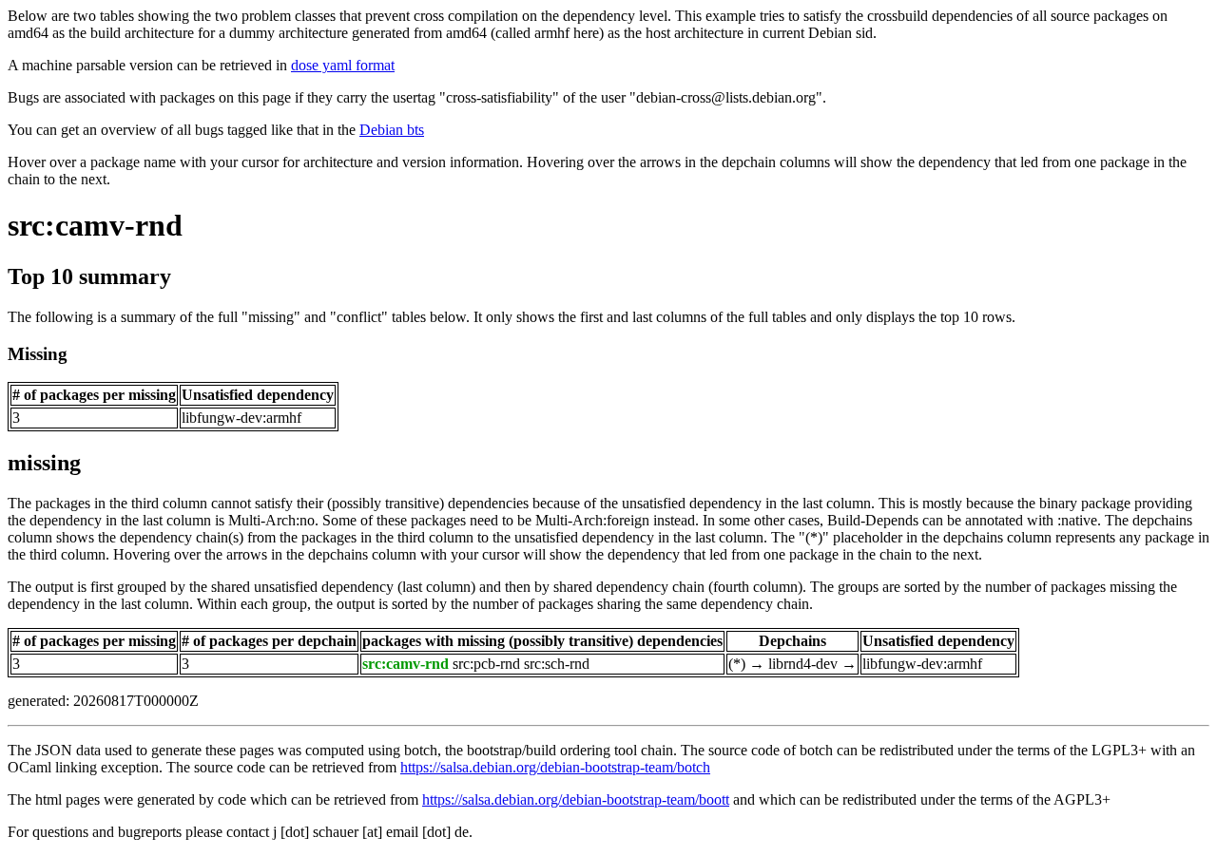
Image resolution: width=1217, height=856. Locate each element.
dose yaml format (343, 65)
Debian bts (391, 130)
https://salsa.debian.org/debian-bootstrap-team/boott (575, 799)
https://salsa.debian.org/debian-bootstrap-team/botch (555, 767)
